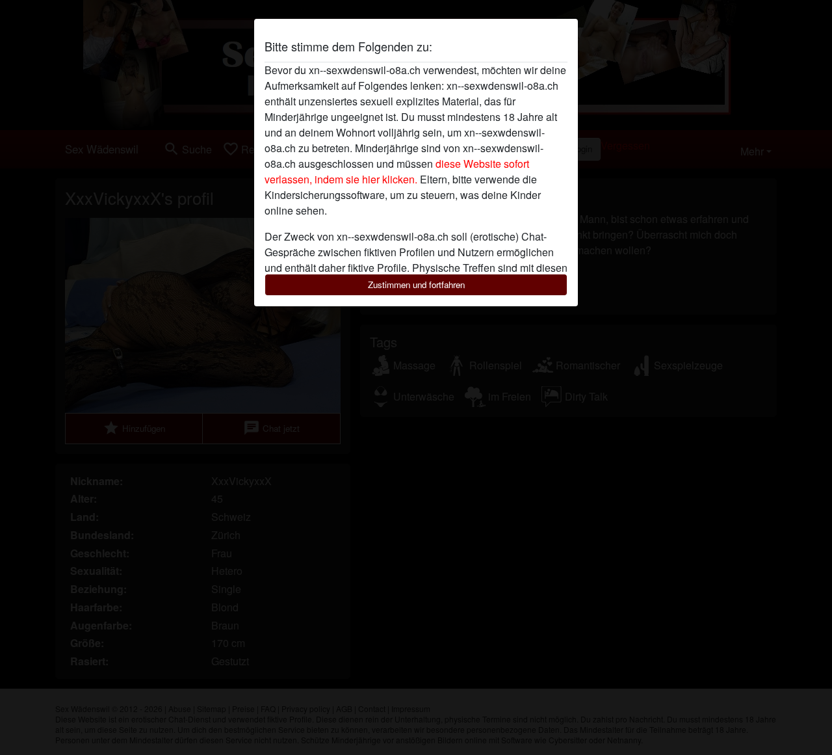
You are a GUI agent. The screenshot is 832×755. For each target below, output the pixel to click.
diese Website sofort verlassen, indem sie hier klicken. (397, 171)
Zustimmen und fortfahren (416, 284)
